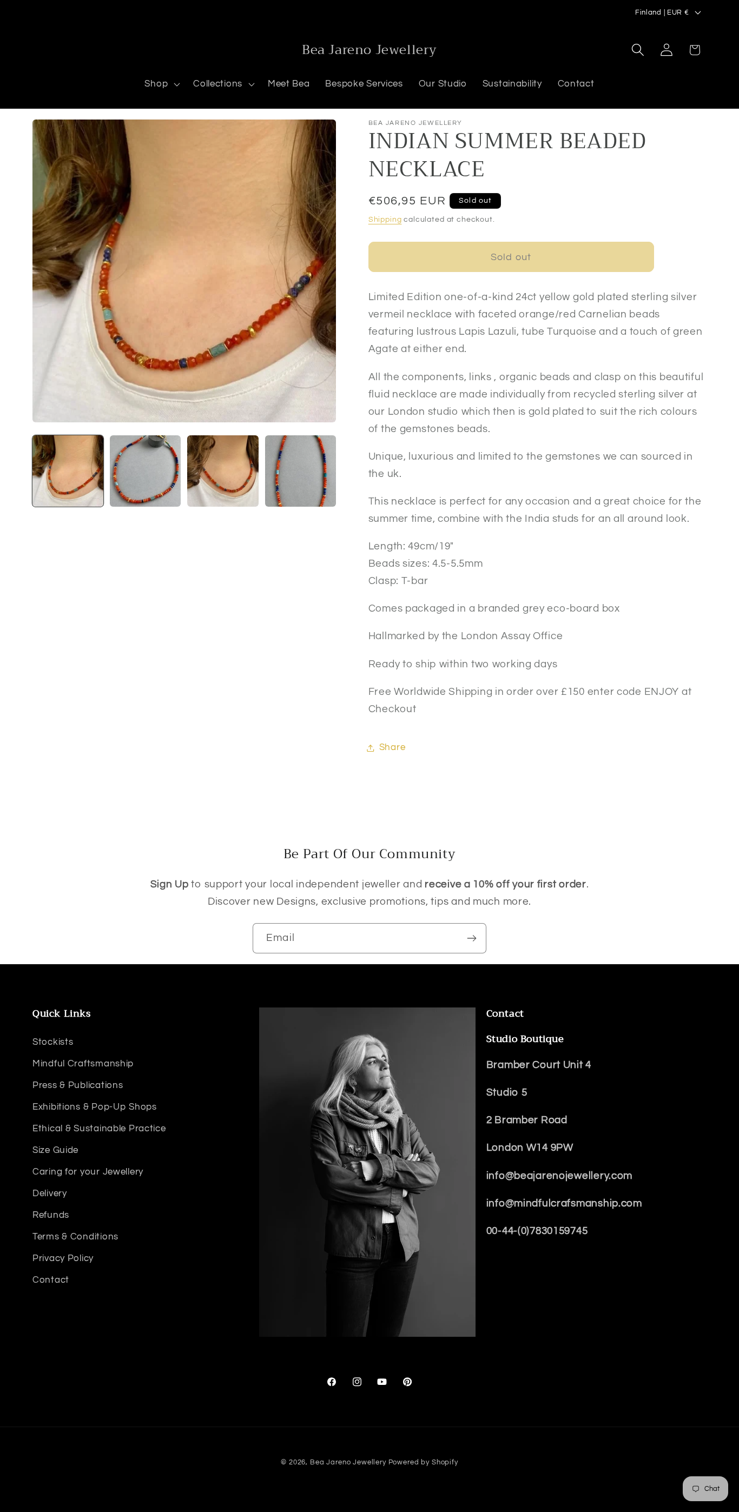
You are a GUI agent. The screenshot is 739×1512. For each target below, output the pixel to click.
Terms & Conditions (75, 1237)
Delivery (49, 1193)
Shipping (385, 219)
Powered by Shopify (423, 1462)
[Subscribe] (471, 938)
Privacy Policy (63, 1258)
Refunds (50, 1215)
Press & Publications (77, 1085)
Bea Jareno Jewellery (348, 1462)
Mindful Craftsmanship (83, 1064)
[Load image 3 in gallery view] (222, 470)
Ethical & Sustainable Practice (99, 1128)
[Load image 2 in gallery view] (145, 470)
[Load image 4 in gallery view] (300, 470)
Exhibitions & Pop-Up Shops (94, 1107)
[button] (161, 84)
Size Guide (55, 1150)
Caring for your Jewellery (87, 1172)
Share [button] (392, 747)
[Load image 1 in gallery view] (67, 470)
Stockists (52, 1042)
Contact (50, 1280)
